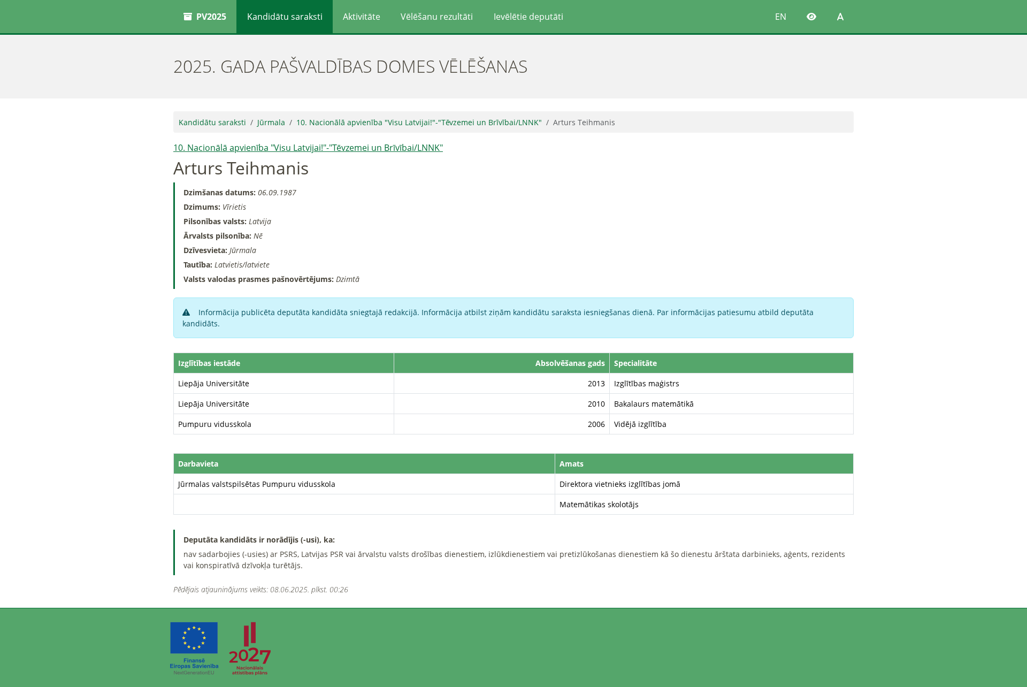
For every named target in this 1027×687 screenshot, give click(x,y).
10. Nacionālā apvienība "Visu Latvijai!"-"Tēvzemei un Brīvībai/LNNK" (419, 122)
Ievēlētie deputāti (528, 16)
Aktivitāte (361, 16)
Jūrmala (271, 122)
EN (780, 16)
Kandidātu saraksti (285, 16)
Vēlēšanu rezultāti (437, 16)
